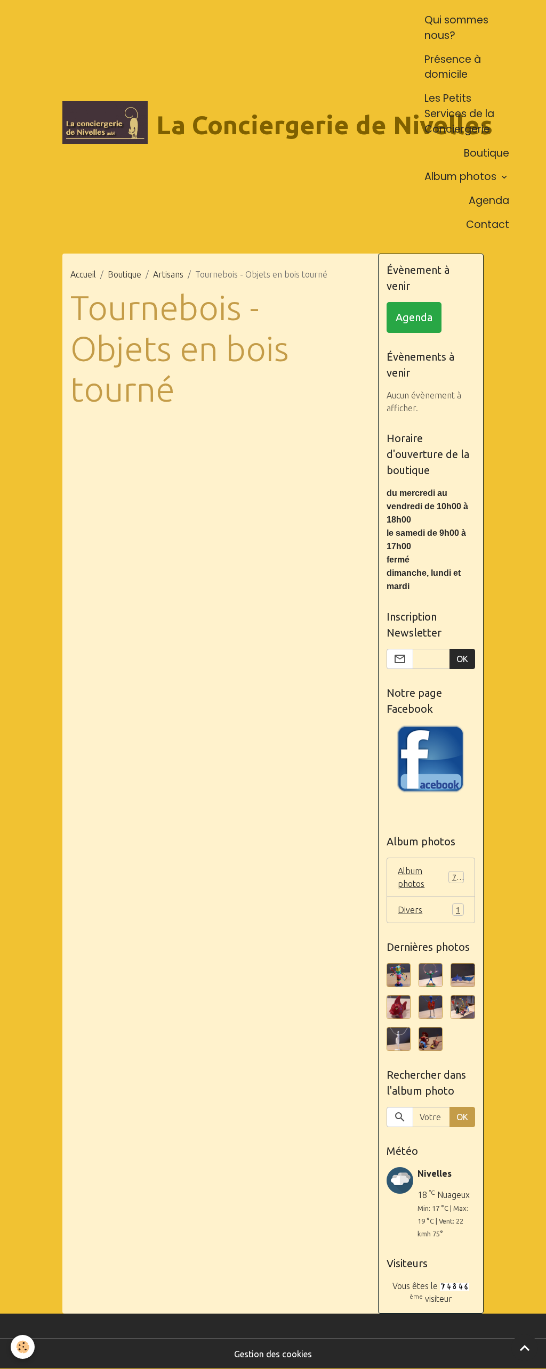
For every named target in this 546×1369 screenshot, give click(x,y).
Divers (429, 910)
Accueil (83, 274)
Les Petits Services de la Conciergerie (459, 113)
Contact (487, 224)
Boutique (486, 153)
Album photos (461, 176)
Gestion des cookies (273, 1354)
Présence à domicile (452, 67)
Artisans (168, 274)
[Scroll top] (524, 1347)
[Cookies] (23, 1347)
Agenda (489, 200)
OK (462, 659)
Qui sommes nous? (456, 28)
